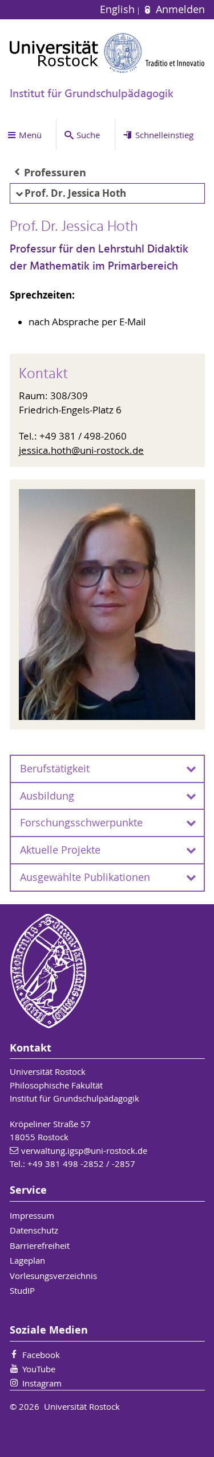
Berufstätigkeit (55, 768)
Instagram (42, 1383)
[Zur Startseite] (107, 53)
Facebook (41, 1354)
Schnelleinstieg (164, 134)
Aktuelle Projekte (60, 849)
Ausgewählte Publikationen (85, 877)
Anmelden (178, 9)
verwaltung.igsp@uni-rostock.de (84, 1150)
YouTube (38, 1369)
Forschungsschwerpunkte (81, 822)
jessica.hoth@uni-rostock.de (81, 450)
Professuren (55, 172)
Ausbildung (47, 795)
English (119, 9)
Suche (88, 134)
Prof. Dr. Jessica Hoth (75, 193)
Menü (30, 134)
